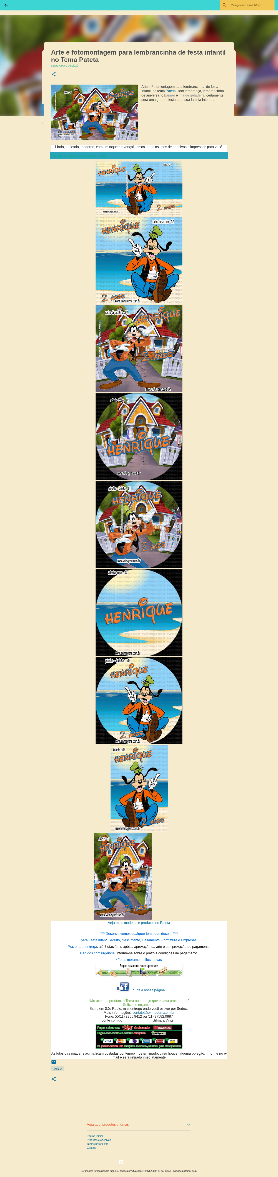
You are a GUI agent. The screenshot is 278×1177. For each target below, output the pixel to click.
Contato (91, 1147)
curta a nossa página (149, 990)
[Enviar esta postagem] (53, 1063)
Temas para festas (97, 1143)
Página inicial (95, 1136)
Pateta (171, 91)
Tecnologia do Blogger (141, 1162)
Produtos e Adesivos (99, 1140)
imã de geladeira (192, 95)
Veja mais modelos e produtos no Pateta (139, 923)
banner (169, 95)
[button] (53, 75)
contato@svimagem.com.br (153, 1012)
